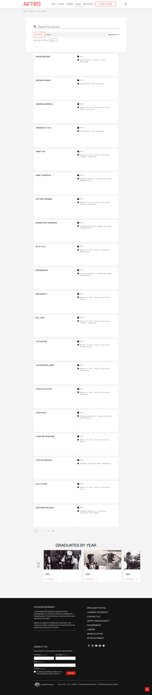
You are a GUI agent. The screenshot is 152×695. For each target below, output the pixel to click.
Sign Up (71, 673)
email (103, 645)
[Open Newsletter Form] (147, 689)
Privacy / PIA (61, 684)
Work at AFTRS (95, 634)
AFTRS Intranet (95, 638)
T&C (68, 684)
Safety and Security (98, 621)
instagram (92, 645)
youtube (96, 645)
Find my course (105, 4)
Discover (50, 579)
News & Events (88, 4)
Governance (94, 625)
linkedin (100, 645)
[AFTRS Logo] (32, 4)
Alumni (78, 4)
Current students (97, 612)
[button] (120, 565)
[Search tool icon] (122, 4)
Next (53, 531)
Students (70, 4)
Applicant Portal (96, 608)
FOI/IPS (74, 684)
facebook (89, 645)
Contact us (93, 617)
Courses (61, 4)
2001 (52, 40)
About (53, 4)
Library (91, 630)
